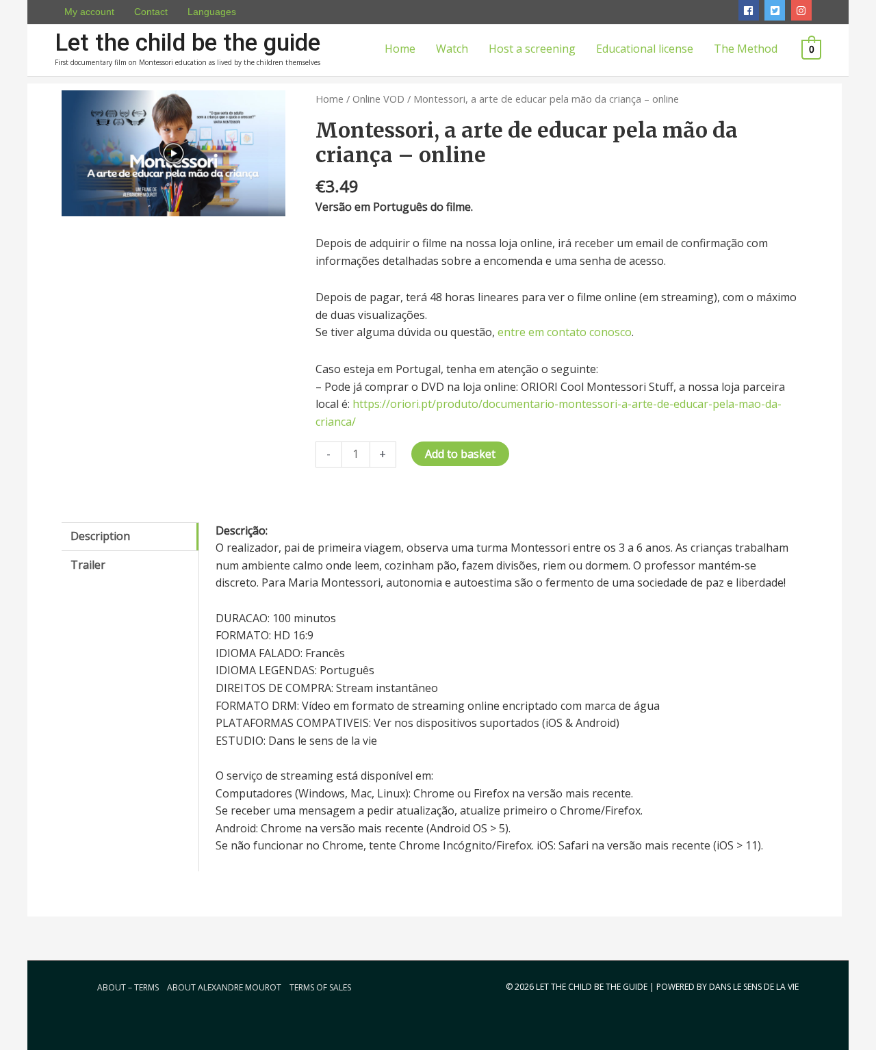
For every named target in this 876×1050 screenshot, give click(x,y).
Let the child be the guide (187, 43)
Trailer (87, 564)
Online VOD (378, 98)
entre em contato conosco (565, 332)
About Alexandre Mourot (224, 987)
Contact (151, 11)
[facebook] (750, 10)
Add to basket (460, 453)
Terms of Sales (320, 987)
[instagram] (803, 10)
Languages (212, 11)
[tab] (130, 537)
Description (100, 535)
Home (329, 98)
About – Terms (128, 987)
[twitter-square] (776, 10)
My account (89, 11)
